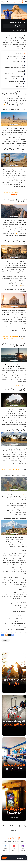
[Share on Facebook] (22, 26)
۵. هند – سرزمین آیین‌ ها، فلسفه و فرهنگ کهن (14, 67)
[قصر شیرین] (18, 1)
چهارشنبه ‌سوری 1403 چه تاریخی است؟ (17, 619)
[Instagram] (23, 848)
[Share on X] (20, 26)
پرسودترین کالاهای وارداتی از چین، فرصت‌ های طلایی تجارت (15, 626)
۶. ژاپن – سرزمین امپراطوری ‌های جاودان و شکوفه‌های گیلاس (16, 70)
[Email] (18, 26)
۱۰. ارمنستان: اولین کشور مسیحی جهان (16, 81)
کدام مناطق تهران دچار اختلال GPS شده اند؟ (15, 629)
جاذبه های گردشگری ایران (19, 841)
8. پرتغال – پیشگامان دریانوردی (17, 76)
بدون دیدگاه (5, 640)
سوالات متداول (19, 86)
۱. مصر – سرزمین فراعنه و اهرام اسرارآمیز (16, 56)
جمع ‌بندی (20, 83)
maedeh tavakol (22, 29)
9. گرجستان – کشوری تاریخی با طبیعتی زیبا (13, 79)
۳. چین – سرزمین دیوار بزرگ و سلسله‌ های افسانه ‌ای (14, 61)
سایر (24, 19)
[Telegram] (5, 848)
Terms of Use (23, 858)
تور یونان (19, 285)
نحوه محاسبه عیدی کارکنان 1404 (18, 621)
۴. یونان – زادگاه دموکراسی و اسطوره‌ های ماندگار (14, 65)
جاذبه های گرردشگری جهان (9, 841)
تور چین (17, 233)
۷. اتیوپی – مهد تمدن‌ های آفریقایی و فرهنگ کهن (14, 74)
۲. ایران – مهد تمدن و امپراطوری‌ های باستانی (15, 58)
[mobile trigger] (25, 1)
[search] (9, 1)
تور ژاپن (18, 385)
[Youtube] (14, 848)
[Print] (15, 26)
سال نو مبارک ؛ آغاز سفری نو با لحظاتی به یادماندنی (14, 623)
